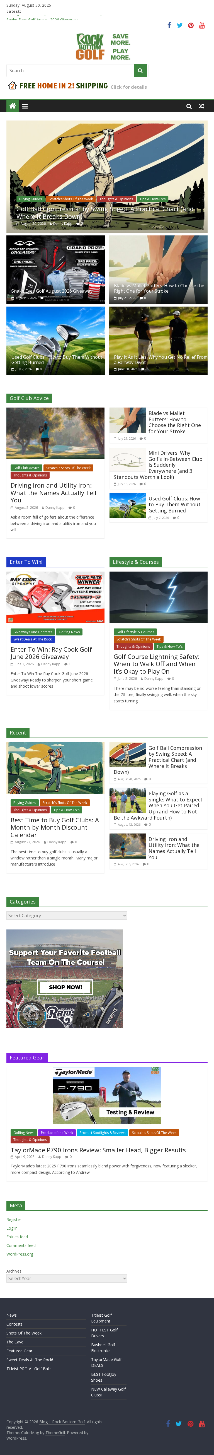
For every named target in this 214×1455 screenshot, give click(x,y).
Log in (12, 1228)
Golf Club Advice (26, 468)
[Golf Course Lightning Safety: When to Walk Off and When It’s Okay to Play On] (159, 575)
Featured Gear (19, 1350)
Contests (14, 1324)
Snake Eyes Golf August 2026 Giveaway (52, 291)
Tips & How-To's (153, 199)
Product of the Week (57, 1132)
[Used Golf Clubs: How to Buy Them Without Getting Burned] (55, 310)
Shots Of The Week (24, 1333)
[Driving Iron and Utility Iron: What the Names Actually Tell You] (55, 411)
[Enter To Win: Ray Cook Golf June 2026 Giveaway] (55, 575)
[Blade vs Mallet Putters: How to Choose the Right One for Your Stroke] (158, 239)
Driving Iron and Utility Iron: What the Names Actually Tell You (62, 17)
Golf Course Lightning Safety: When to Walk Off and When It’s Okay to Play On (157, 663)
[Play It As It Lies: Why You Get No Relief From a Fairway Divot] (158, 310)
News (11, 1315)
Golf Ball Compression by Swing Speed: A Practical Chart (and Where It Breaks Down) (105, 212)
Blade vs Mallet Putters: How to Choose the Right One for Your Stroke (159, 288)
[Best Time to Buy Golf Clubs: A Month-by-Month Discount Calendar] (55, 746)
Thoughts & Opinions (116, 199)
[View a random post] (201, 106)
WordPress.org (19, 1254)
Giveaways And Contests (32, 632)
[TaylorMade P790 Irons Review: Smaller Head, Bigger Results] (107, 1070)
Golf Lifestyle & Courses (135, 632)
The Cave (14, 1342)
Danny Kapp (62, 223)
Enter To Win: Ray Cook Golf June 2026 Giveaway (51, 653)
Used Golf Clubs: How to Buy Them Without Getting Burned (56, 359)
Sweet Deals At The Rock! (32, 639)
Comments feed (21, 1245)
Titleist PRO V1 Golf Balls (29, 1368)
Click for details (129, 87)
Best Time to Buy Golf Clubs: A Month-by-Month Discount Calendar (55, 827)
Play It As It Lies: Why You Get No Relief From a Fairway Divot (161, 359)
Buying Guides (30, 199)
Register (13, 1219)
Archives (13, 1271)
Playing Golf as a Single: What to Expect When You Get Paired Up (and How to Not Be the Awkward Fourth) (158, 805)
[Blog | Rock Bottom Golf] (12, 106)
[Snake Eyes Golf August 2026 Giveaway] (55, 239)
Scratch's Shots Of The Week (70, 199)
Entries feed (17, 1236)
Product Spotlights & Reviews (102, 1132)
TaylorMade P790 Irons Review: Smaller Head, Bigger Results (98, 1150)
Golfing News (69, 632)
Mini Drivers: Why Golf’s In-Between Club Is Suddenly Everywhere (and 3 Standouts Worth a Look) (158, 464)
